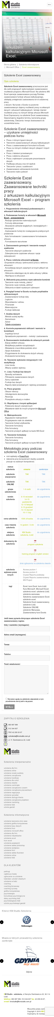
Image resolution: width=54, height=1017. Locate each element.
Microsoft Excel (42, 588)
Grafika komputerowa (12, 891)
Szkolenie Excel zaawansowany (36, 602)
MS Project (27, 580)
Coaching (7, 883)
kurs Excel (33, 586)
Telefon (7, 654)
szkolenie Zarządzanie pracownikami (18, 790)
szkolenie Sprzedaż (11, 795)
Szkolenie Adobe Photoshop (14, 845)
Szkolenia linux (9, 828)
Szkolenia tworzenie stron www (15, 821)
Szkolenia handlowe (11, 778)
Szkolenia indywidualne (12, 835)
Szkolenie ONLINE (30, 607)
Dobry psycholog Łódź (12, 898)
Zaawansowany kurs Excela (34, 612)
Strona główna (10, 64)
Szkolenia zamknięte (12, 785)
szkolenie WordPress (11, 848)
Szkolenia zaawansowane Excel (36, 596)
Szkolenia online (10, 770)
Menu (49, 4)
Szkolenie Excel (10, 838)
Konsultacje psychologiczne (14, 896)
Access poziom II (30, 572)
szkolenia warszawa (31, 594)
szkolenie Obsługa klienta (13, 797)
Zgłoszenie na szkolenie (13, 876)
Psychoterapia (9, 893)
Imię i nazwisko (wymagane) (16, 625)
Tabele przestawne (13, 324)
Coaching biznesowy (11, 886)
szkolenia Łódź (43, 591)
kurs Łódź (42, 586)
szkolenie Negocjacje (12, 792)
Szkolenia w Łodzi (10, 881)
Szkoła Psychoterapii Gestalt (14, 903)
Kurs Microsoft (29, 588)
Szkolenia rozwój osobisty (13, 773)
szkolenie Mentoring (11, 802)
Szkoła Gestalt (9, 807)
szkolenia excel (29, 591)
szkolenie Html (9, 850)
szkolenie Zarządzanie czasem (15, 787)
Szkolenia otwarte (10, 782)
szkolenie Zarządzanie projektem (16, 800)
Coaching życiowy (10, 888)
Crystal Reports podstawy (33, 574)
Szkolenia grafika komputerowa (15, 823)
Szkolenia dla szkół (11, 780)
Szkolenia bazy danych (12, 826)
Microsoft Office (12, 67)
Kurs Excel (8, 840)
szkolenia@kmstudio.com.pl (19, 736)
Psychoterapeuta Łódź (12, 900)
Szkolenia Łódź (9, 857)
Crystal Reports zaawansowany (36, 577)
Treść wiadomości (12, 664)
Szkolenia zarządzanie (12, 775)
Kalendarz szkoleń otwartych (15, 878)
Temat (6, 644)
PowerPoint (24, 456)
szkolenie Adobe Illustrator (14, 852)
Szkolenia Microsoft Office (13, 830)
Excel (25, 586)
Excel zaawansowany (31, 67)
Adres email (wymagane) (15, 634)
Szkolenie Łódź (9, 804)
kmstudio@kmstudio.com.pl (20, 1001)
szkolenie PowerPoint (12, 843)
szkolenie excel (29, 599)
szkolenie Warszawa (31, 610)
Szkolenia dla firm (10, 768)
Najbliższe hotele (10, 874)
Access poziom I (30, 569)
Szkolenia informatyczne (29, 64)
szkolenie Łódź (29, 604)
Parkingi (7, 871)
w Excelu (35, 260)
